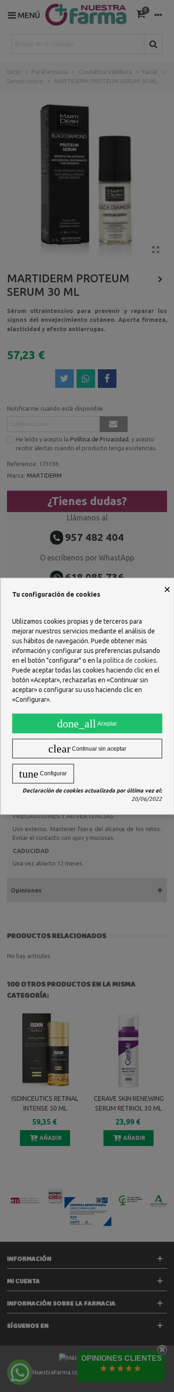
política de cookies (129, 660)
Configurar (43, 773)
